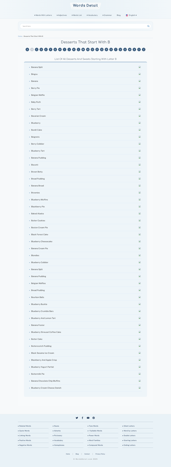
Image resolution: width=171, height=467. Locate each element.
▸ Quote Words (24, 431)
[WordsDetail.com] (86, 8)
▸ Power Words (93, 435)
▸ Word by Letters (129, 431)
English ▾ (133, 15)
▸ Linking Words (24, 435)
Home (20, 36)
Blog (119, 15)
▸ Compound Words (95, 445)
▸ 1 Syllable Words (95, 431)
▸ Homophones (58, 445)
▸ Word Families (94, 440)
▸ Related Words (24, 426)
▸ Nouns (56, 426)
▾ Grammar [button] (107, 15)
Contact (87, 454)
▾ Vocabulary (92, 15)
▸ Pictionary (57, 435)
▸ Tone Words (93, 426)
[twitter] (77, 418)
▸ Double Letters (128, 435)
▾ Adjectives (62, 15)
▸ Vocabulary (58, 440)
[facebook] (82, 418)
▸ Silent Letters (128, 426)
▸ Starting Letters (129, 440)
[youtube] (88, 418)
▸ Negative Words (25, 445)
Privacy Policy (100, 454)
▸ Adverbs (57, 431)
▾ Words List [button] (77, 15)
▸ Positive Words (24, 440)
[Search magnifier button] (148, 26)
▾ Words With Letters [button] (43, 15)
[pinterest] (93, 418)
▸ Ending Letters (128, 445)
